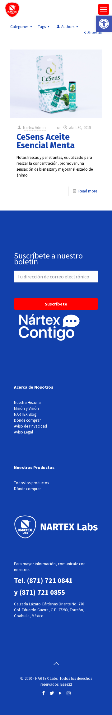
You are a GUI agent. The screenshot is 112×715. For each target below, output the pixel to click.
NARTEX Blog (25, 414)
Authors (67, 26)
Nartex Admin (34, 127)
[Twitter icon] (52, 693)
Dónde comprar (27, 420)
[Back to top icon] (56, 663)
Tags (42, 26)
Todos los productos (31, 482)
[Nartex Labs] (12, 9)
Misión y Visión (26, 408)
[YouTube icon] (60, 693)
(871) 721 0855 (42, 592)
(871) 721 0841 (49, 580)
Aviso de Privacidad (30, 426)
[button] (104, 24)
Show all (94, 32)
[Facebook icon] (43, 693)
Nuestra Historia (27, 402)
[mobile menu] (103, 9)
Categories (19, 26)
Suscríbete (56, 304)
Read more (87, 191)
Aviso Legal (23, 432)
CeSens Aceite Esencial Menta (45, 141)
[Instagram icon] (68, 693)
